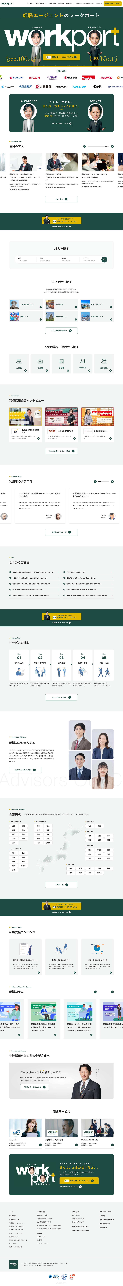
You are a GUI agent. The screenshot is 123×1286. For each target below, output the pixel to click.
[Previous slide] (84, 146)
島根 (23, 826)
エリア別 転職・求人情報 (16, 1230)
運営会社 (102, 1227)
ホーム (11, 1212)
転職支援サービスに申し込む (80, 1226)
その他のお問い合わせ (78, 1222)
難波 (108, 868)
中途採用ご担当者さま (78, 1218)
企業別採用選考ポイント (44, 1222)
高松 (13, 839)
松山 (23, 839)
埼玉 (89, 854)
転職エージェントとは (15, 1247)
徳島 (23, 834)
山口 (13, 834)
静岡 (48, 839)
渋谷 (99, 858)
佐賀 (13, 857)
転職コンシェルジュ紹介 (16, 1233)
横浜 (108, 858)
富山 (48, 826)
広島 (23, 830)
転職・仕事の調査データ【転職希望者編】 (49, 1225)
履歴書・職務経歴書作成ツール (18, 1240)
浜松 (38, 843)
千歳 (99, 826)
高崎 (108, 850)
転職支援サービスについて (16, 1223)
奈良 (89, 873)
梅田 (99, 868)
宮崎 (13, 866)
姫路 (80, 873)
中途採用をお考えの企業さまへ (80, 1230)
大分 (23, 861)
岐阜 (38, 839)
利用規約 (102, 1216)
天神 (13, 853)
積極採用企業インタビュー (44, 1218)
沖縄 (13, 870)
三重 (71, 868)
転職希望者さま (76, 1215)
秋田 (89, 840)
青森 (89, 836)
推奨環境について (105, 1224)
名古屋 (48, 843)
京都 (89, 868)
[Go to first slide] (112, 146)
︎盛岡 (99, 836)
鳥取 (13, 826)
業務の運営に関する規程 (107, 1220)
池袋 (108, 854)
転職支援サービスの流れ (16, 1226)
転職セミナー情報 (42, 1215)
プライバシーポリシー (106, 1212)
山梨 (38, 834)
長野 (48, 834)
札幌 (89, 826)
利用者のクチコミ (14, 1236)
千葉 (99, 854)
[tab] (89, 146)
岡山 (13, 830)
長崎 (23, 857)
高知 (13, 843)
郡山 (108, 840)
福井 (48, 830)
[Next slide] (112, 481)
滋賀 (80, 868)
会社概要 (39, 1240)
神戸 (71, 873)
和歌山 (99, 873)
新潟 (38, 826)
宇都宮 (99, 850)
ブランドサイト (41, 1243)
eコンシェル (12, 1243)
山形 (99, 840)
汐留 (89, 858)
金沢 (38, 830)
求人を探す (12, 1216)
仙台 (108, 836)
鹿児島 (23, 866)
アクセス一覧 (41, 1236)
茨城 (89, 850)
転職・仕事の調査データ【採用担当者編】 (49, 1229)
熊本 (13, 861)
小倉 (23, 853)
